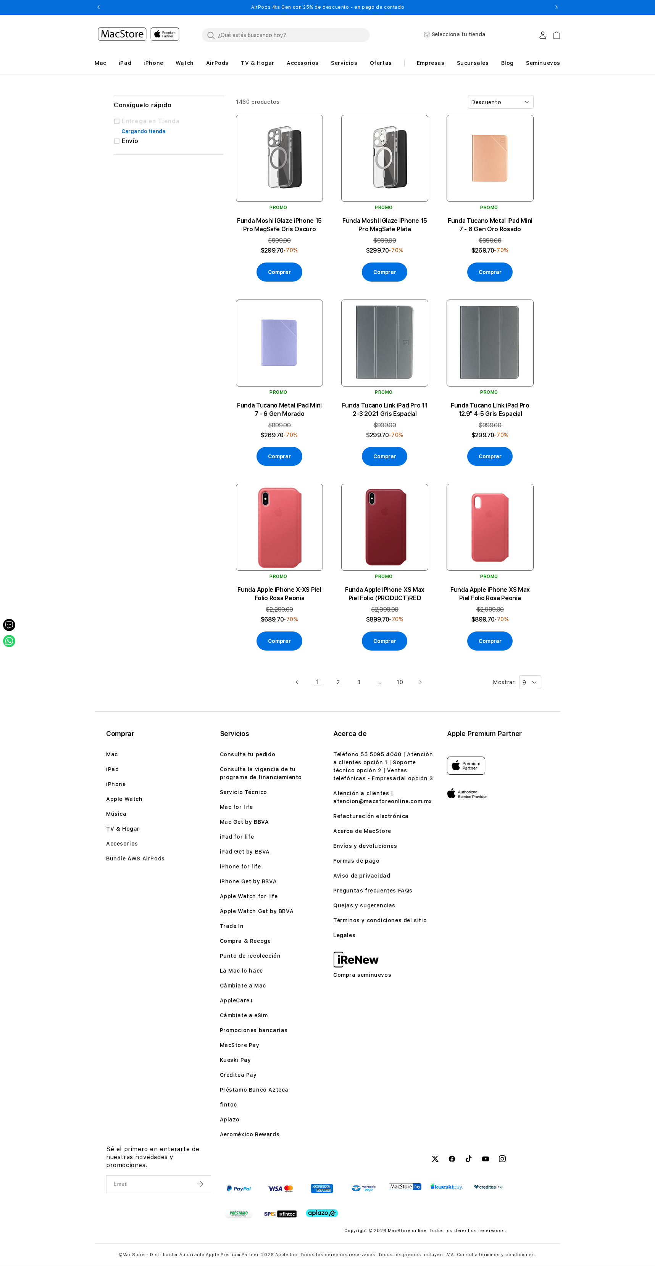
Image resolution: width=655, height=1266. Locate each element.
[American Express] (322, 1188)
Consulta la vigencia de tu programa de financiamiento (261, 773)
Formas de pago (356, 861)
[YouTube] (485, 1160)
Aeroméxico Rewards (250, 1134)
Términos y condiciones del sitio (380, 920)
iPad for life (237, 837)
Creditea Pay (238, 1075)
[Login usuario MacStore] (543, 35)
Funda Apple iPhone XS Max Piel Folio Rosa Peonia (490, 594)
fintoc (228, 1105)
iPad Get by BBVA (245, 852)
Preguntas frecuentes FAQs (373, 890)
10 (400, 682)
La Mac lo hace (241, 971)
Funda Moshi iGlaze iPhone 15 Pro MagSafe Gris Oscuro (279, 225)
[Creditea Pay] (488, 1186)
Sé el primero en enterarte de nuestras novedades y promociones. (152, 1157)
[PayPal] (239, 1188)
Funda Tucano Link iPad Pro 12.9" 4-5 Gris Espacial (490, 409)
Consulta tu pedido (248, 754)
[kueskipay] (447, 1186)
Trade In (232, 926)
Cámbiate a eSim (244, 1015)
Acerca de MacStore (362, 831)
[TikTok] (469, 1160)
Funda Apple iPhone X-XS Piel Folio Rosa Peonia (279, 594)
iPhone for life (240, 866)
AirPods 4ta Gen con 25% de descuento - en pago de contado (327, 7)
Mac (112, 754)
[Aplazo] (322, 1213)
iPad (112, 769)
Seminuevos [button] (543, 63)
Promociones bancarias (254, 1030)
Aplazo (230, 1119)
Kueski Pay (235, 1060)
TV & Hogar (123, 829)
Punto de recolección (250, 956)
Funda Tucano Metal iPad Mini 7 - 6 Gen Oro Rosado (490, 225)
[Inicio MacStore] (138, 35)
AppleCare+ (236, 1000)
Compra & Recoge (245, 941)
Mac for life (236, 807)
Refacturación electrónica (371, 816)
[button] (98, 7)
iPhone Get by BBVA (248, 881)
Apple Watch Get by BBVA (257, 911)
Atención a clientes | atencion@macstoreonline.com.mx (382, 797)
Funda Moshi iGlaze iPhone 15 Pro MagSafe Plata (384, 225)
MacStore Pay (240, 1045)
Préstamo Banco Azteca (254, 1090)
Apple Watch (124, 799)
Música (116, 814)
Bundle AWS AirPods (135, 858)
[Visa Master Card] (280, 1188)
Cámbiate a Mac (243, 986)
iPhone (116, 784)
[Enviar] (200, 1184)
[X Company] (435, 1160)
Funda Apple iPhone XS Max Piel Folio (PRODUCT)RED (384, 594)
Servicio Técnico (244, 792)
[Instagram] (502, 1160)
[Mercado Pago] (363, 1188)
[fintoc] (280, 1213)
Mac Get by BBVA (244, 822)
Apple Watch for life (249, 896)
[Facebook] (452, 1160)
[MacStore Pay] (405, 1186)
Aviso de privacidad (361, 876)
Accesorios (122, 844)
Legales (344, 935)
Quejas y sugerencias (364, 905)
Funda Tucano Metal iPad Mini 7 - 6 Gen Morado (279, 409)
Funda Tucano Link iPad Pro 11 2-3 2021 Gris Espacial (385, 409)
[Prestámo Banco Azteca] (239, 1213)
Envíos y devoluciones (365, 846)
